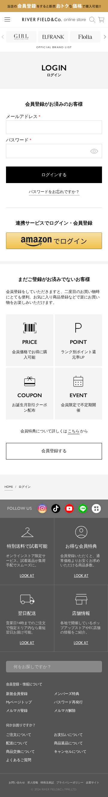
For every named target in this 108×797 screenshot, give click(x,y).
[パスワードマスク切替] (94, 151)
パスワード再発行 (68, 702)
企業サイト (92, 782)
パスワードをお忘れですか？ (54, 191)
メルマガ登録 (17, 710)
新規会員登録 (17, 694)
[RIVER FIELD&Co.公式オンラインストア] (54, 19)
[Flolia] (85, 36)
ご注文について (18, 735)
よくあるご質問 (18, 760)
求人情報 (32, 782)
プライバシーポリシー (69, 782)
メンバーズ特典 (66, 694)
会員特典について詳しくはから (54, 431)
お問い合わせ (17, 782)
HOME (8, 487)
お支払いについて (68, 735)
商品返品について (68, 743)
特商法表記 (47, 782)
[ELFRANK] (53, 36)
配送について (17, 743)
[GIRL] (21, 36)
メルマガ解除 (65, 710)
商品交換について (20, 751)
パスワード (19, 140)
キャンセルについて (70, 751)
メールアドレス (24, 116)
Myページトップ (19, 702)
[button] (54, 240)
